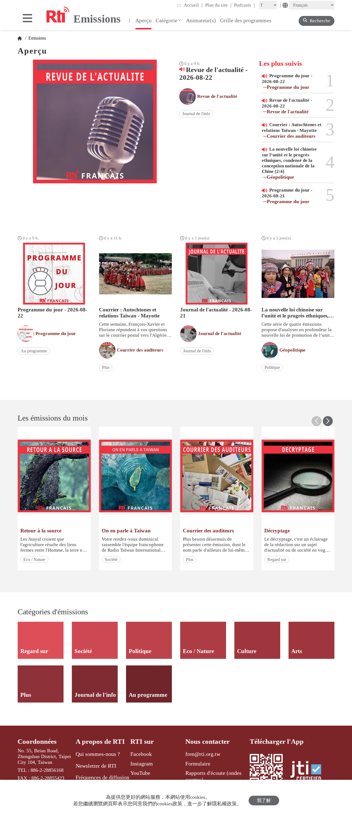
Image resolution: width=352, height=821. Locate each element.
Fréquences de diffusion (102, 777)
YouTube (140, 773)
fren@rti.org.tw (202, 754)
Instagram (141, 764)
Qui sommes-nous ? (98, 754)
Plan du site (218, 5)
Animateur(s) (201, 20)
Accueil (193, 5)
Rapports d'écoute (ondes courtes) (213, 776)
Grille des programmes (245, 20)
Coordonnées (37, 741)
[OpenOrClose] (27, 19)
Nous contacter (207, 741)
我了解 (264, 800)
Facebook (141, 754)
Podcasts (244, 5)
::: (179, 5)
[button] (328, 421)
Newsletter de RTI (96, 766)
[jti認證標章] (309, 772)
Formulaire (197, 764)
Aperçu (143, 20)
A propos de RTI (100, 741)
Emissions (36, 38)
